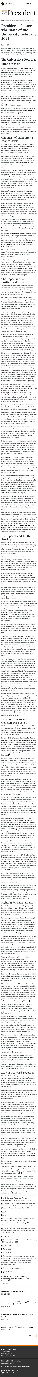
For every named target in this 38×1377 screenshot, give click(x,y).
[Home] (19, 14)
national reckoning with (14, 233)
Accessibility (7, 1363)
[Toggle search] (35, 3)
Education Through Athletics (12, 1291)
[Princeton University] (8, 4)
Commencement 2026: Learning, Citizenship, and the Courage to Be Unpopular (18, 1303)
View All (31, 1336)
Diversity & (10, 1361)
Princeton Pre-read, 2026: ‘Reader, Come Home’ (17, 1315)
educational (23, 163)
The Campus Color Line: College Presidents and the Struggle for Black (18, 740)
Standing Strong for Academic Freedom (17, 1327)
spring (15, 177)
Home (2, 20)
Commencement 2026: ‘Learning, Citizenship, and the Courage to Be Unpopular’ (15, 1279)
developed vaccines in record (16, 153)
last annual (26, 68)
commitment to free (13, 659)
